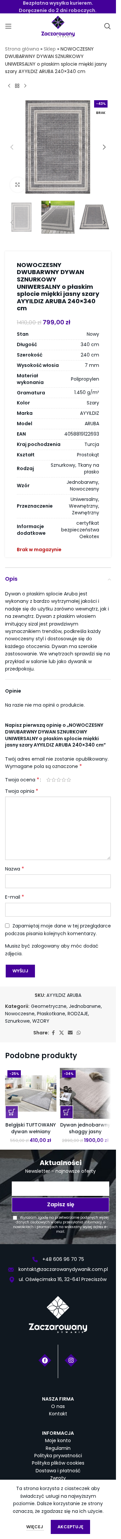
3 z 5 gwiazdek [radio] (58, 779)
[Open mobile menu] (8, 26)
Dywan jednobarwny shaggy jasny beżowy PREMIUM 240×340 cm (85, 1134)
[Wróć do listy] (17, 86)
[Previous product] (9, 86)
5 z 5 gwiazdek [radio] (68, 779)
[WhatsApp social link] (79, 1032)
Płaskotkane (51, 1013)
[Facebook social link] (53, 1032)
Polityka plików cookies (58, 1463)
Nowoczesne (20, 1013)
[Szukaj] (107, 26)
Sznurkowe (17, 1021)
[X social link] (61, 1032)
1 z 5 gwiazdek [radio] (48, 779)
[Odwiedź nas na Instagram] (71, 1359)
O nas (58, 1406)
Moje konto (58, 1440)
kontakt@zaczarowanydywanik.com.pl (62, 1269)
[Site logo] (58, 25)
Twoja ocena (22, 779)
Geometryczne (49, 1006)
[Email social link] (70, 1032)
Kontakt (58, 1413)
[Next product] (25, 86)
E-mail (14, 897)
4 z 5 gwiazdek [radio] (63, 779)
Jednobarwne (85, 1006)
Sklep (50, 49)
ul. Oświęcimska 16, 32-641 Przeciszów (62, 1279)
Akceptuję (70, 1527)
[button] (11, 147)
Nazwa (14, 869)
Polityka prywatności (58, 1455)
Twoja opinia (21, 791)
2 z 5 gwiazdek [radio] (53, 779)
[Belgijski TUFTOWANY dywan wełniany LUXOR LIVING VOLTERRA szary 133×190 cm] (30, 1093)
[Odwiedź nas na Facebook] (44, 1359)
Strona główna (22, 49)
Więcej (35, 1527)
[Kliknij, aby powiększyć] (17, 184)
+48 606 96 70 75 (62, 1259)
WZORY (40, 1021)
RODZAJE (78, 1013)
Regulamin (58, 1448)
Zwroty (58, 1478)
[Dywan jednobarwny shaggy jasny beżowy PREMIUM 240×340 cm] (85, 1093)
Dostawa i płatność (58, 1470)
